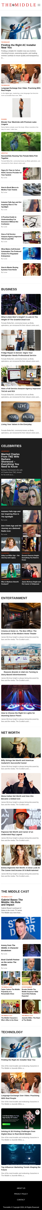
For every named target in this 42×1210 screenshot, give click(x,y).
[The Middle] (19, 5)
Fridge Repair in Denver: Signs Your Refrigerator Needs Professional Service (18, 354)
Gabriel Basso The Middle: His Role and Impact (12, 902)
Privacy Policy (21, 1194)
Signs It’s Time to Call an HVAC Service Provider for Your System (11, 172)
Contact (21, 1200)
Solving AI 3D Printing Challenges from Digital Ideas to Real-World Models (18, 1132)
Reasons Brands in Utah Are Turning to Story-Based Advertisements (19, 673)
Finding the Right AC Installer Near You (18, 46)
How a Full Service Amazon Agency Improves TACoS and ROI (11, 236)
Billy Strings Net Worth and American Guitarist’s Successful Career (17, 761)
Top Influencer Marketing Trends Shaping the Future (20, 1168)
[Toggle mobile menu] (38, 5)
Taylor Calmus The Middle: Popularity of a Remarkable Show (10, 992)
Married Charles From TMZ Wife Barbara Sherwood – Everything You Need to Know (10, 460)
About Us (21, 1188)
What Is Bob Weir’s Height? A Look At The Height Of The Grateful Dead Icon (19, 318)
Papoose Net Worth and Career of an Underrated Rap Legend (17, 833)
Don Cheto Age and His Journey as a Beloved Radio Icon (11, 528)
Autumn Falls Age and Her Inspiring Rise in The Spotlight (11, 204)
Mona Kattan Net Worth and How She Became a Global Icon (17, 797)
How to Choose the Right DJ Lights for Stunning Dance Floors (18, 714)
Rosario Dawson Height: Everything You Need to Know (30, 558)
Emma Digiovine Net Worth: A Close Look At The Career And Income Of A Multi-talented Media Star (20, 869)
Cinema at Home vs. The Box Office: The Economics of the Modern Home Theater (18, 632)
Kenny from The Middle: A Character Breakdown (9, 948)
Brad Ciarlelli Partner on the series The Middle (10, 962)
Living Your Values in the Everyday (16, 424)
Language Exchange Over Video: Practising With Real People (20, 1097)
